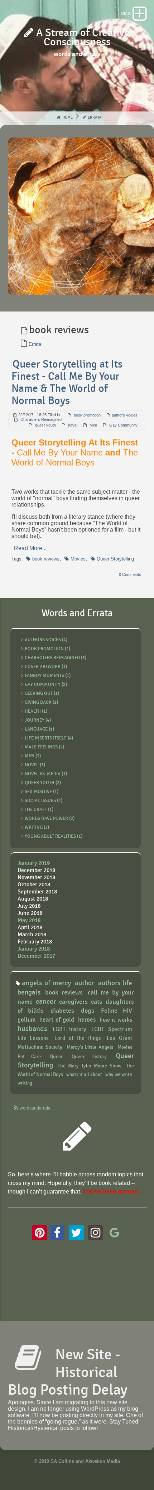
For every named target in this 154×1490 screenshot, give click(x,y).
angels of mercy (46, 983)
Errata (94, 117)
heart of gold (56, 1019)
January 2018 (34, 949)
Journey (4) (38, 720)
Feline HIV (116, 1011)
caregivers (73, 1002)
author (84, 983)
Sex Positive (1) (41, 791)
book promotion (87, 415)
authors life (115, 983)
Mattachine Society (40, 1047)
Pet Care (29, 1056)
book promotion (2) (47, 649)
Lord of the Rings (77, 1038)
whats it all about (84, 1074)
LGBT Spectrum (111, 1029)
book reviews (45, 559)
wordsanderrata (35, 1108)
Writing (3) (37, 827)
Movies (78, 559)
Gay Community (123, 425)
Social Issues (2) (43, 800)
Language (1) (39, 729)
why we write (118, 1074)
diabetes (62, 1011)
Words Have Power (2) (49, 818)
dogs (87, 1011)
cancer (46, 1001)
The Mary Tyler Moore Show (89, 1066)
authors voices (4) (46, 640)
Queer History (89, 1057)
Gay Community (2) (46, 684)
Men (93, 425)
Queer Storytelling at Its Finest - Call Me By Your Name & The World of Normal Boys (66, 382)
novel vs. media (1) (46, 774)
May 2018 (29, 920)
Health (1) (36, 711)
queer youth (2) (43, 783)
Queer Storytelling (115, 559)
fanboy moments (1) (48, 675)
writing (25, 1083)
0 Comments (130, 574)
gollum (27, 1019)
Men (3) (33, 756)
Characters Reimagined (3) (55, 658)
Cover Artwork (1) (46, 666)
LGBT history (69, 1029)
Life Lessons (33, 1038)
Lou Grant (119, 1038)
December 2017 (36, 956)
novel (72, 425)
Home (67, 117)
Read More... (30, 548)
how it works (116, 1020)
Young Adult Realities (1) (53, 836)
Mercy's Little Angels (90, 1047)
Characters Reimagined (41, 419)
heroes (87, 1019)
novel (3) (35, 765)
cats (96, 1002)
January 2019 (34, 863)
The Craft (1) (39, 809)
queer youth (45, 425)
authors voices (125, 415)
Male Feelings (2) (44, 747)
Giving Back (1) (41, 702)
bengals (29, 992)
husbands (32, 1029)
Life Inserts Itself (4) (49, 738)
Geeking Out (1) (42, 693)
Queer (56, 1057)
